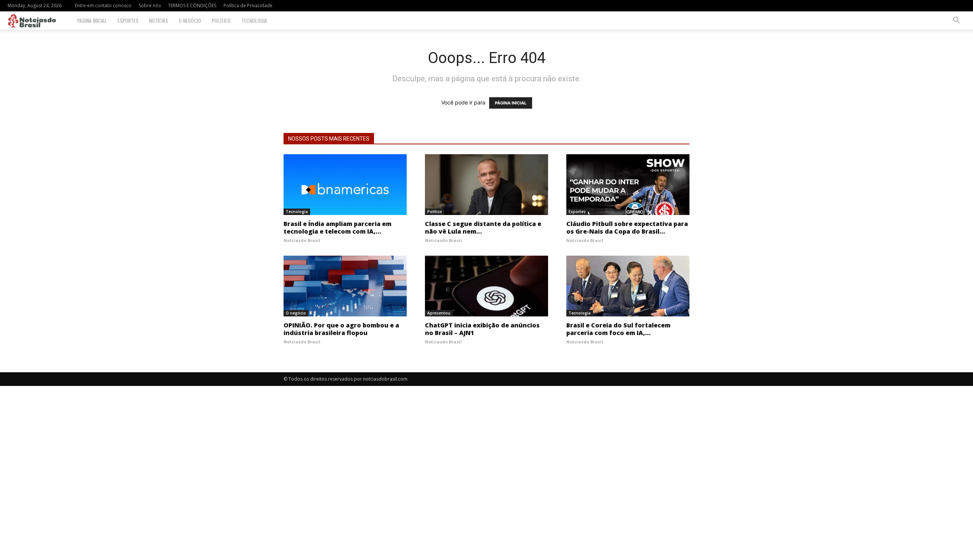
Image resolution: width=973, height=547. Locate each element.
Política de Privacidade (248, 5)
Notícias (158, 20)
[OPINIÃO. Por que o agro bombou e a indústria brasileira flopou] (345, 286)
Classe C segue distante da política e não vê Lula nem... (483, 228)
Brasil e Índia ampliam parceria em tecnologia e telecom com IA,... (337, 228)
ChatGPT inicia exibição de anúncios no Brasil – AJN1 (482, 329)
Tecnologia (254, 20)
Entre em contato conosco (103, 5)
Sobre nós (150, 5)
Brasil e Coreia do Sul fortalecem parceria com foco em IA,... (618, 329)
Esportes (127, 20)
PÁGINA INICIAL (510, 103)
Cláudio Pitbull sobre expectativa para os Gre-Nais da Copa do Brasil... (627, 228)
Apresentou (438, 313)
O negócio (190, 20)
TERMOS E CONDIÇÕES (192, 5)
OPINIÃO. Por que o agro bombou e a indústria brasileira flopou (341, 329)
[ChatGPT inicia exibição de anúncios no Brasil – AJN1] (486, 286)
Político (221, 20)
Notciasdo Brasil (302, 240)
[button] (956, 21)
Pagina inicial (92, 20)
